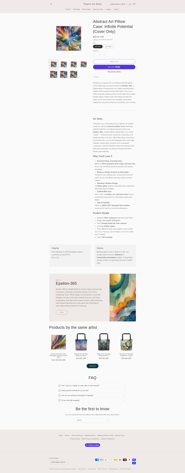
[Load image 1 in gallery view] (53, 64)
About (61, 435)
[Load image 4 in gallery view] (83, 64)
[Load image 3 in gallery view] (73, 64)
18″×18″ (98, 46)
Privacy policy (92, 469)
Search (67, 435)
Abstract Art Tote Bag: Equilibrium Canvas (126, 354)
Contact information (125, 469)
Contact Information (108, 439)
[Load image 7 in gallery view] (63, 74)
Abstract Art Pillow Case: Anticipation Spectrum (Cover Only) (59, 355)
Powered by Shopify (70, 469)
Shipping (95, 39)
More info (55, 257)
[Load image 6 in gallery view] (53, 74)
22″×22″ (109, 46)
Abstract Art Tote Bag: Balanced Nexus (104, 354)
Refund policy (82, 469)
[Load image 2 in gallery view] (63, 64)
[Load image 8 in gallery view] (73, 74)
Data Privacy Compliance (90, 439)
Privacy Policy (75, 439)
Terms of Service (77, 435)
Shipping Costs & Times (105, 435)
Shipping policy (113, 469)
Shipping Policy (90, 435)
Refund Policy (120, 435)
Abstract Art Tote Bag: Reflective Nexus (81, 354)
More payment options (114, 71)
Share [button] (97, 77)
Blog (61, 312)
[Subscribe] (108, 420)
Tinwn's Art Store (59, 469)
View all (93, 366)
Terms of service (102, 469)
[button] (51, 4)
